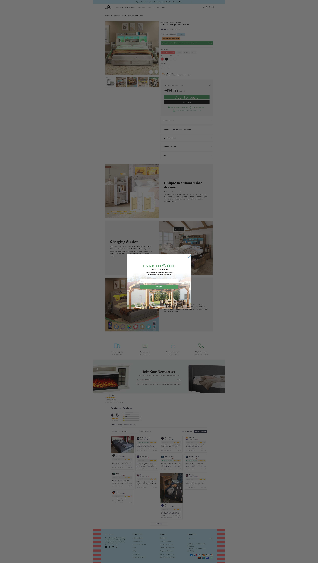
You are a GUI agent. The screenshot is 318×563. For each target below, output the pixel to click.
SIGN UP (159, 287)
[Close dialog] (189, 256)
